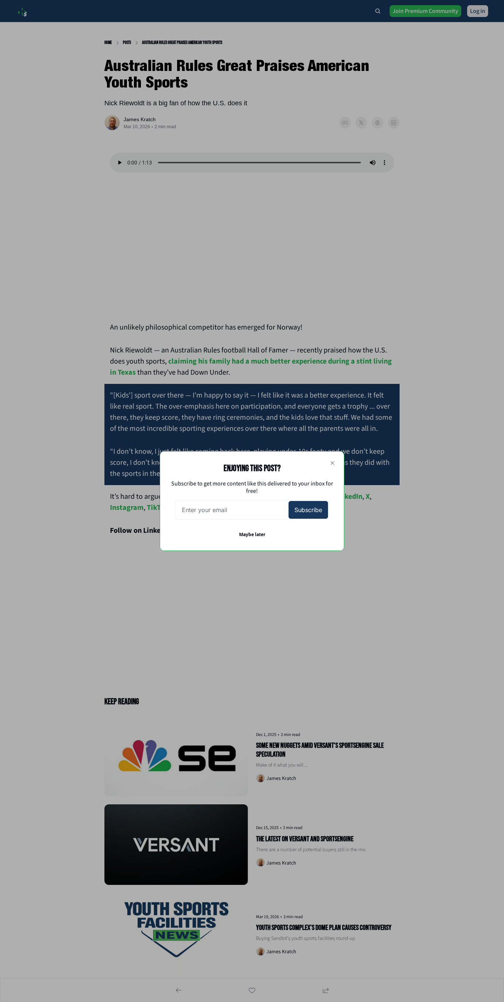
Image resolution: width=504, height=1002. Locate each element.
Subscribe (308, 510)
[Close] (332, 463)
